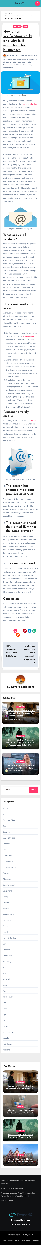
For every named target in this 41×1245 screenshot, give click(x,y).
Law (4, 944)
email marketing (30, 104)
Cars (5, 850)
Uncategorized (9, 1032)
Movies (5, 967)
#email (8, 59)
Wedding (6, 1050)
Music (5, 973)
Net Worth (7, 979)
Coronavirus (8, 861)
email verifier (28, 336)
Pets (5, 991)
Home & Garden (9, 938)
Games (5, 926)
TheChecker (32, 420)
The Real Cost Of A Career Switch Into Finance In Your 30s (20, 1137)
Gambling (7, 920)
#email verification (18, 59)
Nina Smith (13, 771)
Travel (5, 1026)
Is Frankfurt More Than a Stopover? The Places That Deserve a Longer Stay (20, 1161)
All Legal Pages (14, 1235)
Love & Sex (7, 956)
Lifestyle (6, 950)
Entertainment (9, 885)
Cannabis (7, 844)
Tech (25, 26)
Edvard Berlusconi (17, 56)
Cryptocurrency (9, 867)
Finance (6, 909)
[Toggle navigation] (3, 3)
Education (7, 879)
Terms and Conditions (11, 1241)
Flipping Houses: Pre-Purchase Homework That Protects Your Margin (20, 713)
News (5, 985)
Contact (35, 1241)
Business (17, 26)
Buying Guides (9, 838)
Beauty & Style (9, 820)
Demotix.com (20, 1220)
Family (5, 897)
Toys (5, 1020)
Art (4, 814)
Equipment (7, 891)
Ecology (6, 873)
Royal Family (8, 997)
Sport (5, 1003)
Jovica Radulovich (16, 716)
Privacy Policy (27, 1235)
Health (5, 932)
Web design (7, 1044)
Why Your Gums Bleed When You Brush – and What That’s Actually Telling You (20, 1113)
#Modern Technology (24, 65)
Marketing (7, 961)
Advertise (26, 1241)
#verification (8, 68)
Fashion (6, 903)
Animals (6, 808)
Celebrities (7, 856)
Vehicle (6, 1038)
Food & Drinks (8, 914)
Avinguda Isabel (15, 745)
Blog (5, 826)
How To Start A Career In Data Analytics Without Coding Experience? (20, 768)
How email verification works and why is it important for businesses (17, 41)
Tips (4, 1014)
